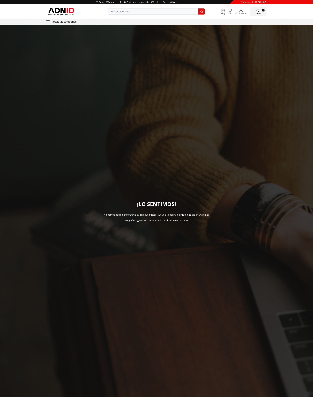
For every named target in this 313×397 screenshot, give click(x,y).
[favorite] (230, 10)
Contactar (245, 1)
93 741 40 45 (260, 1)
